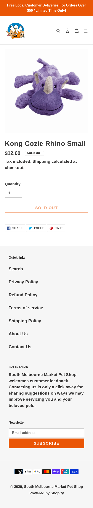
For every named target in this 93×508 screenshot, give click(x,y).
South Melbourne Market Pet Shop (53, 487)
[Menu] (85, 30)
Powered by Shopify (46, 493)
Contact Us (20, 346)
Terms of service (26, 307)
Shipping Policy (25, 320)
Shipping (41, 161)
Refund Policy (23, 294)
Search (16, 268)
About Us (18, 333)
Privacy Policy (23, 281)
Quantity (13, 184)
